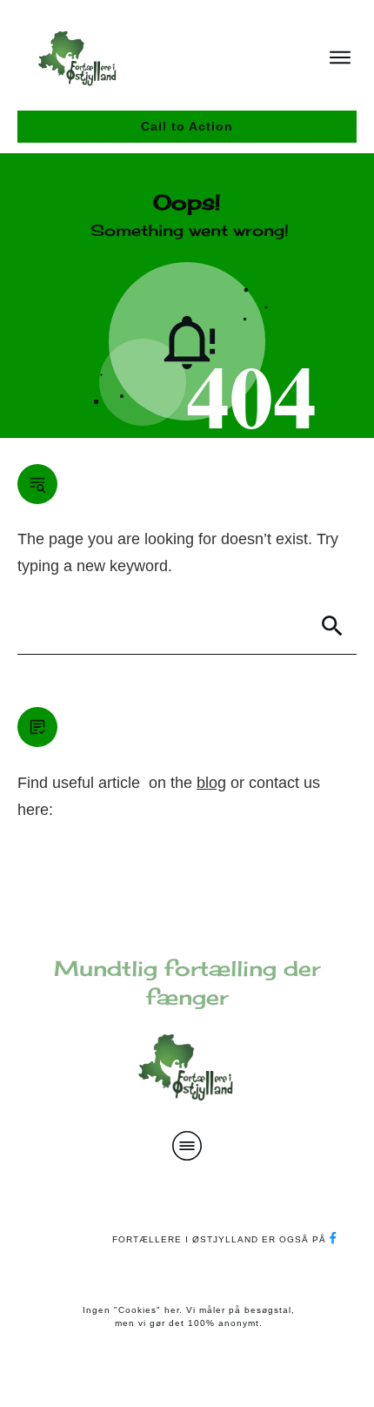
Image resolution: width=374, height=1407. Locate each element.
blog (211, 782)
